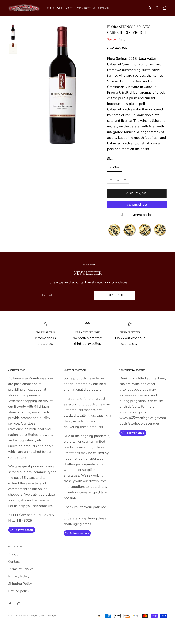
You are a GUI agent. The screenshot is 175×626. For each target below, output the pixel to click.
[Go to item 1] (13, 32)
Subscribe (115, 295)
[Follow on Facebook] (10, 603)
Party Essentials (86, 7)
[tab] (117, 48)
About (13, 554)
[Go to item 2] (13, 48)
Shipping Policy (20, 583)
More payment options (137, 214)
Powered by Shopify (48, 615)
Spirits (50, 7)
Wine (59, 7)
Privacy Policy (18, 576)
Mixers (69, 7)
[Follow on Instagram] (19, 603)
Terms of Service (21, 569)
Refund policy (18, 591)
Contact (14, 561)
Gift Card (103, 7)
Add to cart (137, 193)
